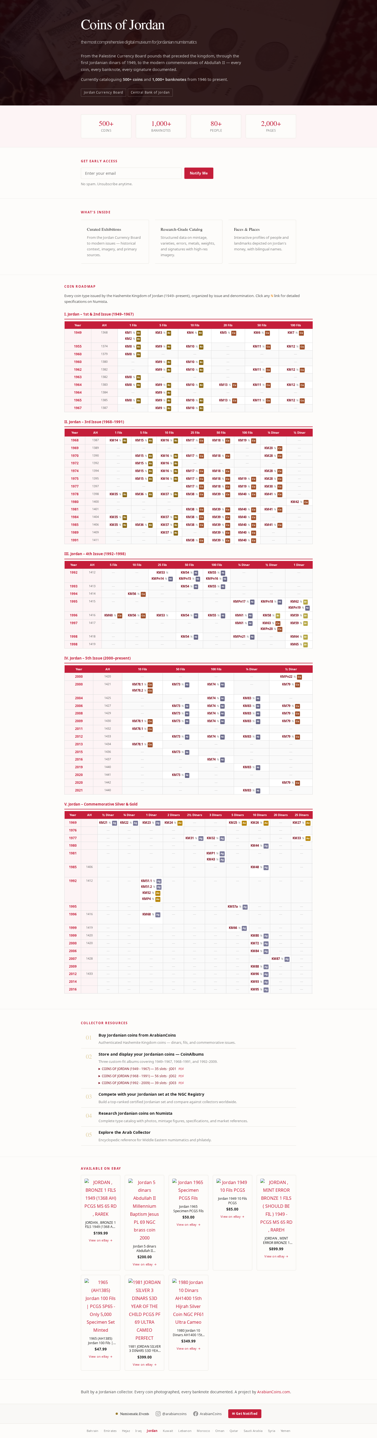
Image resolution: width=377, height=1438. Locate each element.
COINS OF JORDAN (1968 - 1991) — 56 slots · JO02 (143, 1076)
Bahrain (93, 1431)
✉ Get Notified (244, 1413)
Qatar (234, 1431)
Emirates (110, 1431)
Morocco (203, 1431)
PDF (181, 1069)
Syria (271, 1431)
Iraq (138, 1431)
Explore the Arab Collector (125, 1132)
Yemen (285, 1431)
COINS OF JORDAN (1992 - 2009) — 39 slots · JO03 (143, 1083)
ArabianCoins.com (273, 1391)
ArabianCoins (211, 1413)
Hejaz (126, 1431)
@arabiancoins (174, 1413)
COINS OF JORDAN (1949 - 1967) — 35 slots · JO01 (143, 1069)
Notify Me (199, 173)
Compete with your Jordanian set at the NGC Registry (151, 1094)
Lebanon (185, 1431)
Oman (219, 1431)
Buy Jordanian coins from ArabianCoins (137, 1035)
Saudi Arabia (253, 1431)
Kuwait (168, 1431)
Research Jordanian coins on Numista (135, 1113)
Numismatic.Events (134, 1413)
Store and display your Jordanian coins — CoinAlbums (151, 1054)
